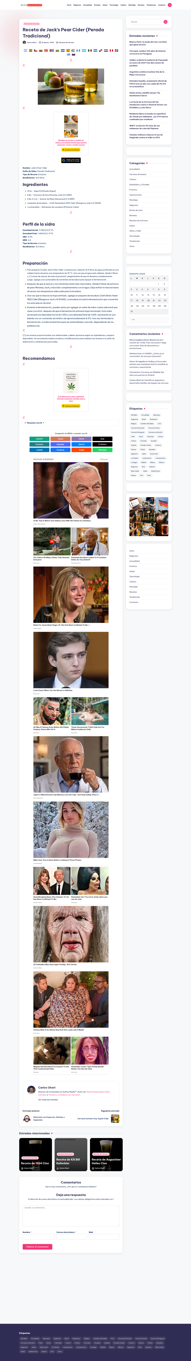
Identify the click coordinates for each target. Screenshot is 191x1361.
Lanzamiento (146, 458)
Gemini (81, 439)
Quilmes (152, 467)
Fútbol (142, 449)
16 (165, 295)
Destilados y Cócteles (139, 184)
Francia (133, 449)
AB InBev (134, 415)
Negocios (133, 205)
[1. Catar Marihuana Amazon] (24, 364)
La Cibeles (134, 458)
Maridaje (133, 200)
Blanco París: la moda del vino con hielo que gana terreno (148, 43)
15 (159, 295)
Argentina (134, 419)
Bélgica (133, 423)
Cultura (132, 179)
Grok (102, 439)
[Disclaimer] (24, 330)
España (133, 445)
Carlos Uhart (47, 1087)
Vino (141, 475)
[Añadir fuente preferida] (71, 160)
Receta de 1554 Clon (35, 1163)
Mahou (152, 462)
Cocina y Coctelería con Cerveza (64, 1095)
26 (143, 306)
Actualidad (134, 169)
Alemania (156, 415)
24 (132, 306)
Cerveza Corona (153, 428)
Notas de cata (135, 210)
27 (148, 306)
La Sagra (134, 462)
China (141, 436)
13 (148, 295)
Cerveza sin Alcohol (155, 432)
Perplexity (39, 444)
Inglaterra (134, 454)
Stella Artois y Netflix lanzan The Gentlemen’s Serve (144, 94)
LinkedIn (39, 450)
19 (143, 300)
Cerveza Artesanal (137, 428)
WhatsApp (102, 450)
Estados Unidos (145, 445)
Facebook (60, 450)
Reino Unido (135, 471)
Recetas (133, 215)
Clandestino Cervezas (139, 372)
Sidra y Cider (135, 231)
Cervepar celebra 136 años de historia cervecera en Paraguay (147, 52)
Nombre (27, 1232)
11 (137, 295)
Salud (132, 226)
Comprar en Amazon (72, 150)
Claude (60, 439)
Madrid (143, 462)
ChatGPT (39, 439)
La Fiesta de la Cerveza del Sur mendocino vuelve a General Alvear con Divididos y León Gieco (148, 105)
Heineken (152, 449)
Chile (133, 436)
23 (165, 300)
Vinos (132, 246)
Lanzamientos (160, 458)
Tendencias (134, 241)
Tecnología (134, 236)
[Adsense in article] (71, 347)
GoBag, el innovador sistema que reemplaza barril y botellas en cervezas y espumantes (148, 364)
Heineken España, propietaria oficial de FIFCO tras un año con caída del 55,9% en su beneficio (148, 84)
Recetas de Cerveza (31, 24)
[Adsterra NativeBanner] (24, 417)
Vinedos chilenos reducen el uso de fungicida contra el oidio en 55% (146, 136)
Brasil (144, 419)
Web (91, 1232)
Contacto (133, 602)
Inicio (131, 551)
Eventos (133, 189)
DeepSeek (60, 444)
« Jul (133, 319)
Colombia (150, 436)
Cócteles (143, 441)
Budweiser (153, 419)
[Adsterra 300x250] (71, 60)
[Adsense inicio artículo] (71, 212)
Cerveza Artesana (137, 174)
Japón (144, 454)
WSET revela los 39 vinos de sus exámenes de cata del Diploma (144, 127)
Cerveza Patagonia (137, 432)
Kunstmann (154, 454)
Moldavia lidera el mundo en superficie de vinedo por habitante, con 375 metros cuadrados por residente (148, 117)
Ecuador (154, 441)
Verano (133, 475)
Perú (143, 467)
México (161, 462)
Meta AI (81, 444)
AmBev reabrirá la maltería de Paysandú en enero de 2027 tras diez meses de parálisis (148, 63)
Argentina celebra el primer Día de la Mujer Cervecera (146, 73)
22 (159, 300)
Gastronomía (135, 195)
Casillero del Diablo (147, 423)
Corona (160, 436)
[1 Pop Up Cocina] (24, 65)
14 (154, 295)
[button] (48, 1100)
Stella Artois (155, 471)
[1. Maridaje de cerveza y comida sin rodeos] (24, 108)
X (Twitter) (102, 444)
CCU (159, 423)
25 (137, 306)
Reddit (81, 450)
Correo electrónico (66, 1232)
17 (132, 300)
